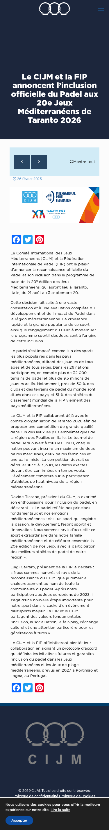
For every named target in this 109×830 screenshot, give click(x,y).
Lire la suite (60, 809)
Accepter (19, 820)
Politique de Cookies (78, 796)
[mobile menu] (101, 9)
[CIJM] (54, 8)
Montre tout (84, 162)
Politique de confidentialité (36, 796)
